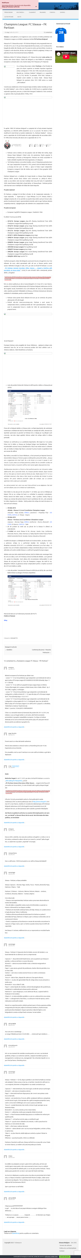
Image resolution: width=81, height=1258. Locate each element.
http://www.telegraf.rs (40, 801)
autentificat (15, 1233)
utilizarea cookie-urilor (51, 1256)
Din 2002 (74, 1242)
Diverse (62, 12)
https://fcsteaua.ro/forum (10, 7)
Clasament (32, 12)
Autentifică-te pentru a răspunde (14, 727)
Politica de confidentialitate (67, 1248)
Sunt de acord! (64, 1256)
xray (8, 32)
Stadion (52, 12)
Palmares (43, 12)
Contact (61, 1251)
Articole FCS (14, 638)
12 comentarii (48, 32)
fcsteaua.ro (18, 1242)
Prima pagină (8, 12)
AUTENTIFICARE (8, 16)
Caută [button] (19, 16)
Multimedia (20, 12)
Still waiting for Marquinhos (14, 780)
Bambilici (8, 650)
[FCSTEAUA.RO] (40, 9)
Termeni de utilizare (65, 1245)
